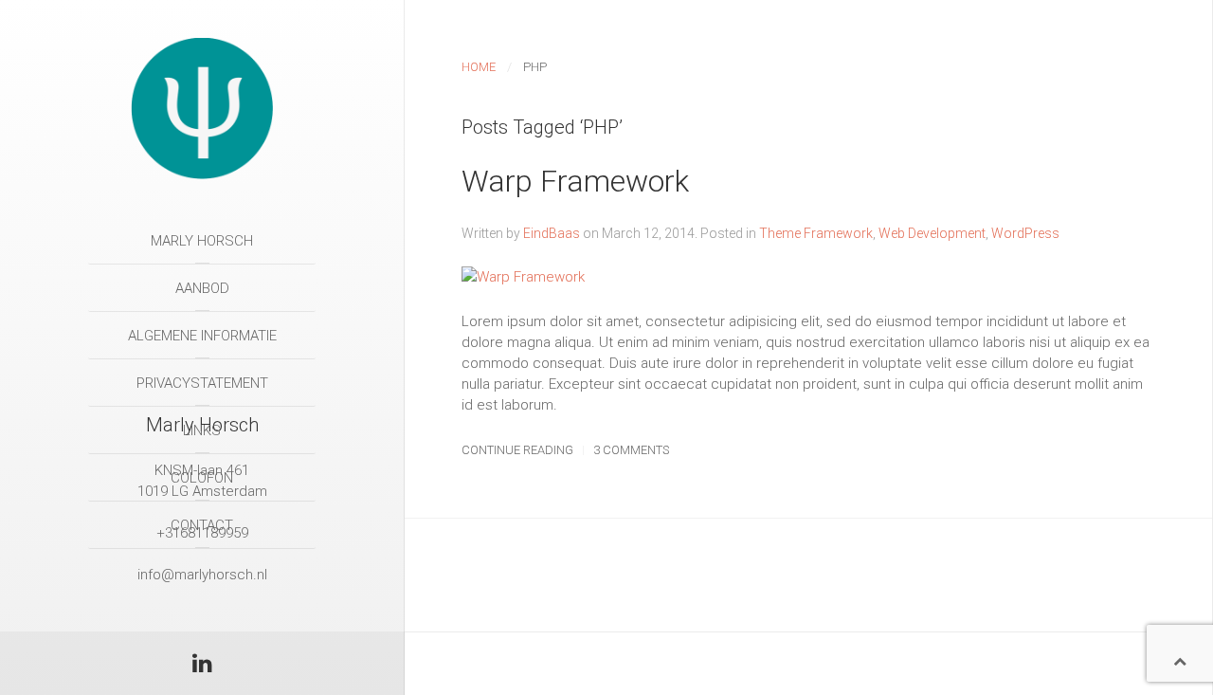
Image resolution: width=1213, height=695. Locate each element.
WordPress (1025, 233)
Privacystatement (202, 383)
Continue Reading (517, 450)
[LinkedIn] (202, 666)
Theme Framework (816, 233)
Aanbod (202, 288)
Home (479, 67)
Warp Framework (575, 181)
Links (202, 430)
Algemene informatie (202, 335)
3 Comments (631, 450)
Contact (202, 525)
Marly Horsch (202, 240)
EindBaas (551, 233)
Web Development (932, 233)
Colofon (202, 477)
